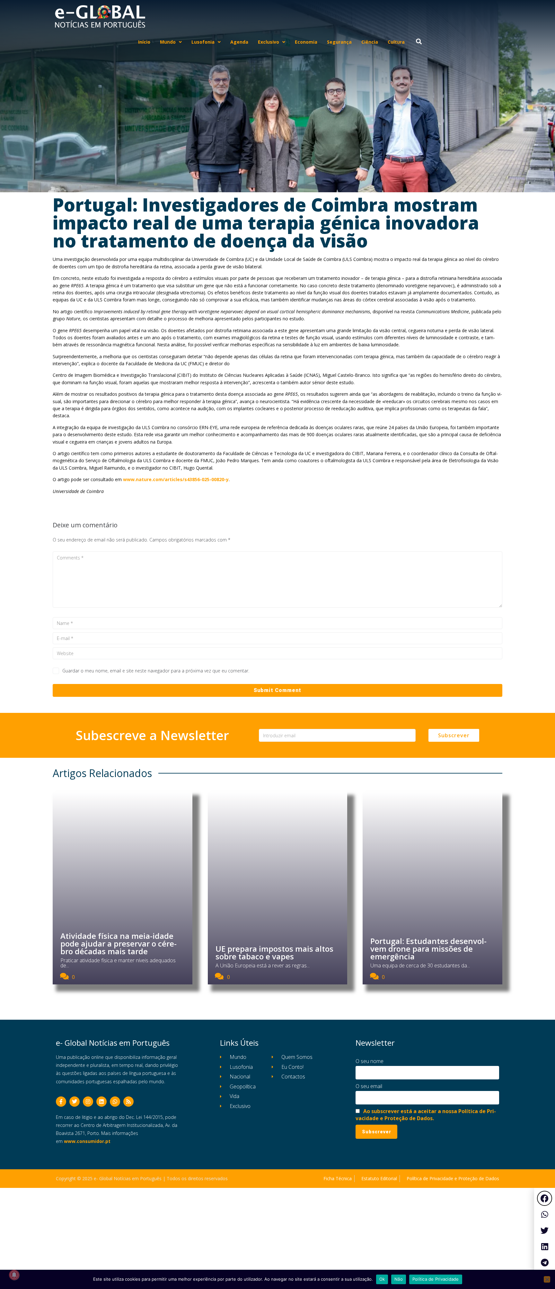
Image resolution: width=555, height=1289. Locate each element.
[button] (544, 1198)
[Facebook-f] (61, 1101)
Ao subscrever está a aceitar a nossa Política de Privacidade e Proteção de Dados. (426, 1115)
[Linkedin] (101, 1101)
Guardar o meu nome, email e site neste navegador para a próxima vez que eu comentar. (155, 671)
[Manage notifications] (14, 1275)
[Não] (547, 1279)
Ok (382, 1279)
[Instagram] (88, 1101)
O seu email (369, 1086)
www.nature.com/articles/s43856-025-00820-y (176, 479)
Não (398, 1279)
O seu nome (369, 1061)
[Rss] (128, 1101)
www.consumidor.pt (87, 1141)
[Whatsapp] (115, 1101)
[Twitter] (74, 1101)
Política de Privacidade (435, 1279)
